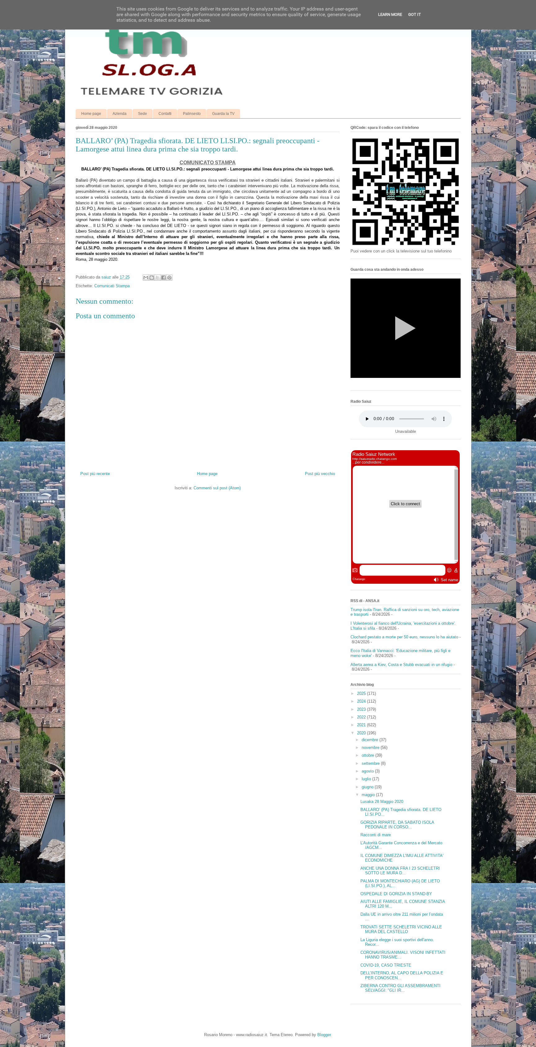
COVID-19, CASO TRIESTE (385, 965)
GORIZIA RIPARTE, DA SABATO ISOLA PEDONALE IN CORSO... (397, 825)
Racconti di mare (375, 834)
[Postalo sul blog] (152, 277)
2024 (362, 701)
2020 (362, 733)
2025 (362, 693)
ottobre (368, 755)
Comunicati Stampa (112, 285)
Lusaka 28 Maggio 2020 (381, 801)
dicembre (370, 739)
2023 (362, 709)
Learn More (390, 14)
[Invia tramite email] (146, 277)
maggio (369, 794)
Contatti (165, 113)
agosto (368, 771)
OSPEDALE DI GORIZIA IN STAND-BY (396, 893)
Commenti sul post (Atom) (217, 488)
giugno (368, 787)
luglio (367, 779)
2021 (362, 725)
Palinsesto (192, 113)
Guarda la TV (223, 113)
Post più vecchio (320, 473)
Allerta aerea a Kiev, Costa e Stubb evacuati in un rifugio (401, 664)
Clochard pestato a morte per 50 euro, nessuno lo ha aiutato (404, 637)
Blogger (324, 1034)
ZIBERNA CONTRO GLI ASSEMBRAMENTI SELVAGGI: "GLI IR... (400, 988)
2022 (362, 717)
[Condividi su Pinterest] (169, 277)
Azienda (120, 113)
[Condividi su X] (157, 277)
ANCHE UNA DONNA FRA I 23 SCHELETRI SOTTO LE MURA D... (400, 871)
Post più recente (95, 473)
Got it (414, 14)
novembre (371, 747)
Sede (142, 113)
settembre (371, 763)
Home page (91, 113)
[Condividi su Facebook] (163, 277)
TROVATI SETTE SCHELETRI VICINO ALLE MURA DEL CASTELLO (401, 929)
